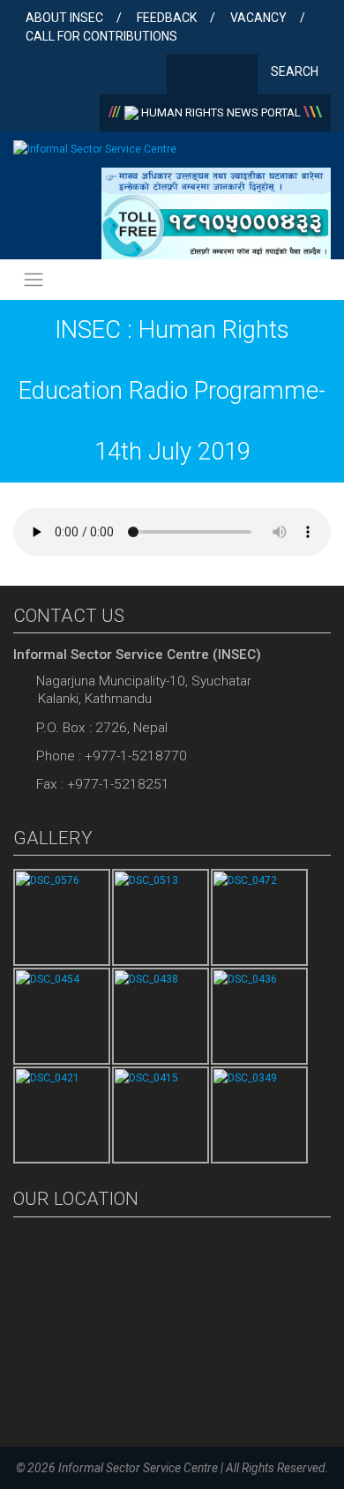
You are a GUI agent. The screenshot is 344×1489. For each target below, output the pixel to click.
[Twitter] (212, 76)
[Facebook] (184, 76)
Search (296, 71)
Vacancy (258, 18)
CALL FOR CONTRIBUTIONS (101, 36)
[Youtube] (240, 76)
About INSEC (64, 18)
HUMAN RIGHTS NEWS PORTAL (220, 112)
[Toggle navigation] (33, 280)
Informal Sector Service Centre (138, 1468)
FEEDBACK (167, 18)
